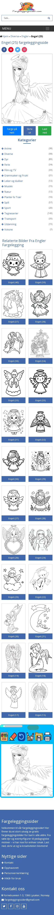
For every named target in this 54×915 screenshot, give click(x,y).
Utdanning (10, 224)
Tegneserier (11, 213)
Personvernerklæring (16, 873)
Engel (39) (40, 282)
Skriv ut (29, 130)
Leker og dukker (13, 181)
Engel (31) (13, 439)
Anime (7, 148)
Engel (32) (40, 439)
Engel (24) (40, 557)
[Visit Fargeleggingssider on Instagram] (17, 906)
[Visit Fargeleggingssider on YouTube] (24, 906)
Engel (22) (40, 597)
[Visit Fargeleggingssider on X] (4, 906)
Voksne (8, 229)
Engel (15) (40, 715)
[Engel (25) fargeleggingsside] (27, 88)
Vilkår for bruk (12, 878)
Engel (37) (13, 321)
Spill (6, 202)
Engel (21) (40, 636)
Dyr (6, 159)
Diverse (14, 36)
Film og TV (10, 170)
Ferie (7, 164)
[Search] (49, 18)
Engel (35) (13, 400)
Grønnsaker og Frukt (16, 175)
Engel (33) (40, 400)
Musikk (8, 186)
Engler (25, 36)
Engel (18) (40, 675)
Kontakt (8, 862)
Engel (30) (13, 479)
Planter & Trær (12, 197)
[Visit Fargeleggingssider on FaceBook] (10, 906)
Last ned (44, 130)
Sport (7, 208)
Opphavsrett (11, 868)
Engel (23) (13, 597)
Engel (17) (13, 715)
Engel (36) (13, 361)
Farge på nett (12, 130)
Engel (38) (40, 321)
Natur (7, 191)
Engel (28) (40, 518)
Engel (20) (13, 636)
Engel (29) (40, 479)
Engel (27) (13, 518)
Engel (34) (40, 361)
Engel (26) (13, 557)
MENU (6, 28)
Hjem (5, 36)
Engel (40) (13, 282)
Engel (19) (13, 675)
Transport (10, 218)
